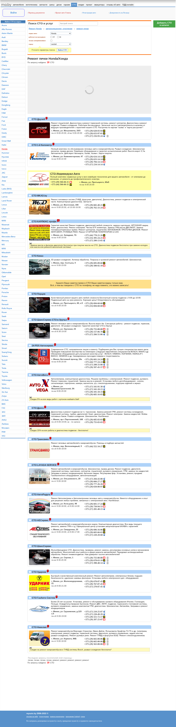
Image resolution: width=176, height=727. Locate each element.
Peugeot (5, 280)
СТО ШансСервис (41, 546)
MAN (4, 221)
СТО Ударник (38, 572)
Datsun (5, 97)
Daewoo (5, 85)
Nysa (4, 268)
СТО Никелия (38, 627)
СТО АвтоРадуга (40, 494)
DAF (4, 89)
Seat (4, 336)
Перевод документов (36, 13)
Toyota (4, 376)
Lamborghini (7, 193)
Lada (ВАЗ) (7, 189)
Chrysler (5, 73)
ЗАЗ (3, 412)
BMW (4, 45)
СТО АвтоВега (39, 375)
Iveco (4, 169)
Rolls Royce (7, 308)
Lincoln (5, 213)
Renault (5, 304)
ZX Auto (5, 400)
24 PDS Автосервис (42, 345)
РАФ (4, 432)
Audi (4, 37)
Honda (4, 149)
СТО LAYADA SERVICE (44, 465)
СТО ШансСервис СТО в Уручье (49, 320)
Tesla (4, 368)
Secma (5, 340)
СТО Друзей (38, 119)
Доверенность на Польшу (119, 13)
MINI (4, 248)
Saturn (4, 328)
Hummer (5, 153)
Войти (13, 13)
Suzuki (4, 360)
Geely (4, 133)
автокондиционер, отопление (59, 28)
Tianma (5, 372)
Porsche (5, 292)
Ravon (4, 300)
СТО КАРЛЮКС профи (43, 221)
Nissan (5, 260)
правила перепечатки (57, 717)
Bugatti (5, 49)
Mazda (5, 232)
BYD (4, 57)
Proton (4, 296)
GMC (4, 137)
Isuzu (4, 165)
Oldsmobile (6, 272)
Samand (5, 324)
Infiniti (4, 161)
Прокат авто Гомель (63, 13)
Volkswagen (7, 380)
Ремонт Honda (35, 28)
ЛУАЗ (4, 420)
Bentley (5, 41)
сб (54, 37)
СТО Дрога (37, 408)
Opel (4, 276)
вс (60, 37)
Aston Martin (7, 33)
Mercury (5, 240)
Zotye (4, 396)
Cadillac (5, 61)
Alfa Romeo (7, 29)
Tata (3, 364)
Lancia (4, 197)
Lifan (4, 209)
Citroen (5, 77)
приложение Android (73, 717)
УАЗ (3, 436)
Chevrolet (6, 69)
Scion (4, 332)
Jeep (4, 181)
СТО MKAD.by (39, 195)
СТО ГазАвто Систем (43, 598)
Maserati (5, 225)
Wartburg (6, 388)
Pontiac (5, 288)
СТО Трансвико (40, 439)
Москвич (5, 428)
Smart (4, 348)
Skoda (4, 344)
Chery (4, 65)
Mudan (5, 256)
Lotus (4, 217)
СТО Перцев (38, 294)
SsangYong (7, 352)
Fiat (3, 121)
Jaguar (5, 177)
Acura (4, 25)
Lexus (4, 205)
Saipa (4, 320)
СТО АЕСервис (40, 520)
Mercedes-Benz (8, 236)
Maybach (6, 228)
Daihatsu (5, 93)
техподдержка (44, 717)
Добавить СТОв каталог (164, 24)
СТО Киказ (37, 256)
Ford (4, 125)
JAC (3, 173)
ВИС (4, 404)
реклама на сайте (32, 717)
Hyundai (5, 157)
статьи (83, 717)
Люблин (5, 424)
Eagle (4, 109)
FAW (4, 113)
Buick (4, 53)
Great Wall (6, 141)
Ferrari (5, 117)
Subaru (5, 356)
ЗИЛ (3, 416)
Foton (4, 129)
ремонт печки (82, 28)
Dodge (4, 101)
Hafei (4, 145)
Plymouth (6, 284)
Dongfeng (6, 105)
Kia (3, 185)
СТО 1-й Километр (41, 145)
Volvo (4, 384)
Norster (5, 264)
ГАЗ (3, 408)
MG (3, 244)
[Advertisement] (164, 610)
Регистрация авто (89, 13)
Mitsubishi (6, 252)
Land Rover (7, 201)
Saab (4, 316)
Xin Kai (5, 392)
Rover (4, 312)
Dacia (4, 81)
